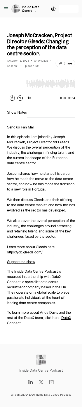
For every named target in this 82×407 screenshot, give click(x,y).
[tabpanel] (41, 227)
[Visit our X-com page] (41, 382)
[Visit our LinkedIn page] (30, 382)
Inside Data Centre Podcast (30, 9)
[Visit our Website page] (51, 382)
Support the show (21, 262)
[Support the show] (53, 8)
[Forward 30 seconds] (20, 98)
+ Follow (68, 8)
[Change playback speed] (29, 98)
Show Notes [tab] (17, 112)
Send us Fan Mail (20, 127)
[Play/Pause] (15, 83)
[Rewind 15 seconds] (12, 98)
